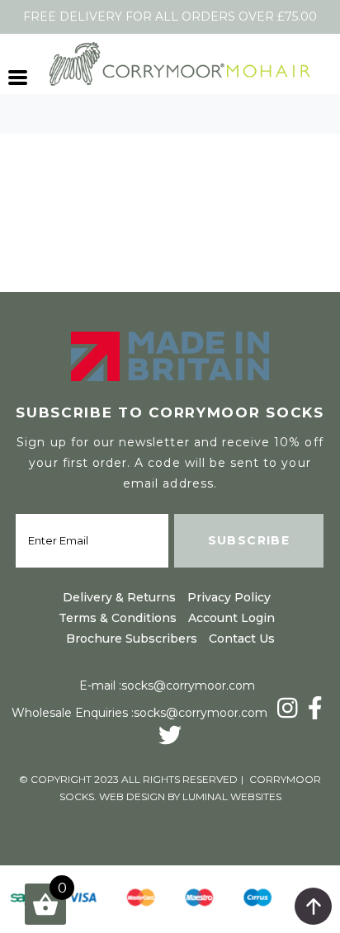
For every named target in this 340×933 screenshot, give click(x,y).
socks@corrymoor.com (188, 685)
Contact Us (242, 638)
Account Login (231, 617)
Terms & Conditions (118, 617)
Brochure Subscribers (131, 638)
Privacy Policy (229, 597)
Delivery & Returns (119, 597)
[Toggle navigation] (18, 76)
